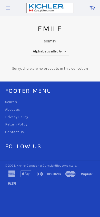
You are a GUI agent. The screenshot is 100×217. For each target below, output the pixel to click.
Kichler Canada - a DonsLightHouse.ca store (46, 165)
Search (11, 102)
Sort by (50, 41)
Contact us (14, 132)
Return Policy (16, 124)
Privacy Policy (16, 117)
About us (12, 109)
